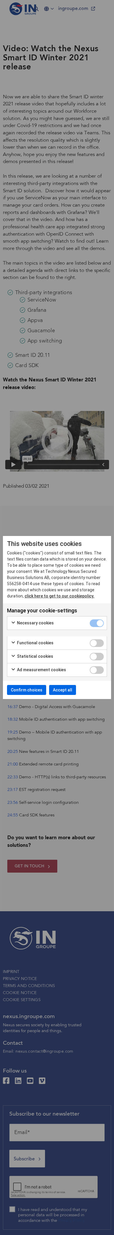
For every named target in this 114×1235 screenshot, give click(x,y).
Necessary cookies (35, 623)
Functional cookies (34, 642)
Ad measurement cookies (41, 669)
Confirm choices (26, 690)
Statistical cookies (34, 656)
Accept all (62, 690)
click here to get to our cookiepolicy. (59, 596)
